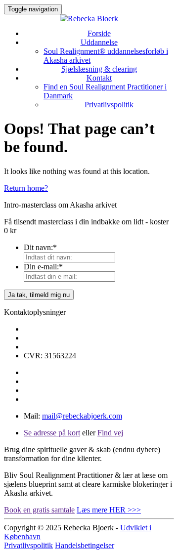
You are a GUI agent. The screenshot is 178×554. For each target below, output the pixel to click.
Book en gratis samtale (39, 510)
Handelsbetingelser (84, 545)
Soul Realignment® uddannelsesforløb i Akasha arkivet (106, 55)
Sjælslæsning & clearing (99, 69)
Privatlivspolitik (109, 104)
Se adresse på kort (52, 432)
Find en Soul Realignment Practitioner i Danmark (105, 91)
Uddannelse (99, 42)
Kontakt (99, 78)
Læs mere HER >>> (109, 510)
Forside (99, 33)
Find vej (110, 432)
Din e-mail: (43, 266)
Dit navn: (40, 247)
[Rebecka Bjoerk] (89, 17)
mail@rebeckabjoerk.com (82, 416)
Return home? (26, 188)
